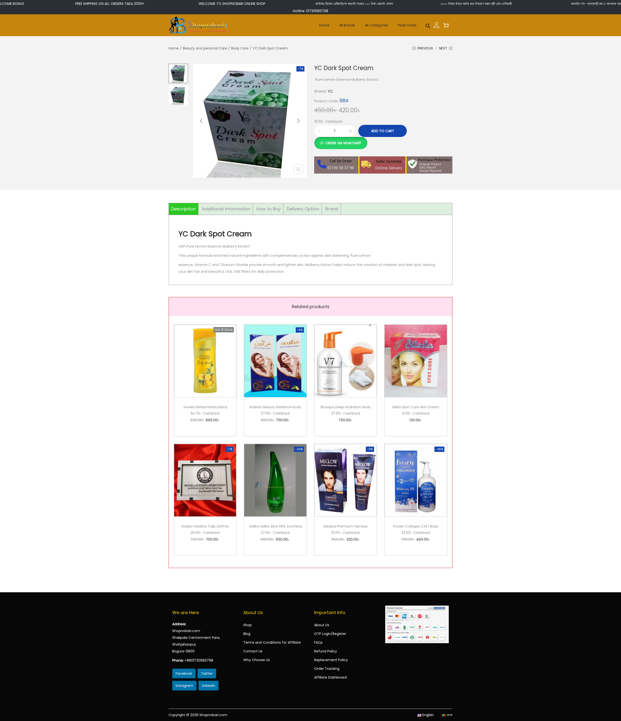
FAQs (318, 642)
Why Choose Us (256, 659)
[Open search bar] (428, 25)
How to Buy (268, 209)
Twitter (207, 673)
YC (330, 91)
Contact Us (252, 651)
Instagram (184, 685)
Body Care (240, 48)
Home (174, 48)
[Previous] (201, 121)
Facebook (184, 673)
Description (183, 209)
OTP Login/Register (330, 633)
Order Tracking (326, 668)
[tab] (183, 209)
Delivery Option (303, 209)
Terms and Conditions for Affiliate (272, 642)
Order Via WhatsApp (343, 143)
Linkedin (208, 685)
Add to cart (382, 130)
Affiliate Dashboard (330, 677)
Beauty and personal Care (205, 48)
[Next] (298, 121)
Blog (246, 633)
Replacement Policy (331, 659)
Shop (247, 625)
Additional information (226, 209)
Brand (331, 209)
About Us (321, 625)
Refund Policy (325, 651)
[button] (340, 140)
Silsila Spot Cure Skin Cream (415, 407)
